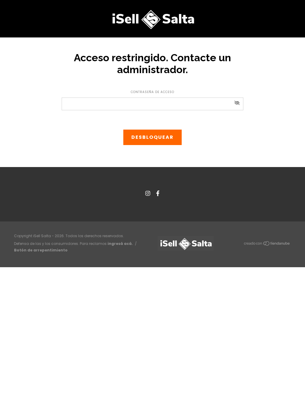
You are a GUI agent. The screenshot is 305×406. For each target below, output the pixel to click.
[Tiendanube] (267, 245)
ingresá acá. (120, 243)
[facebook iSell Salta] (158, 193)
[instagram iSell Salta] (147, 193)
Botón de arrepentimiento (41, 250)
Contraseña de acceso (152, 92)
